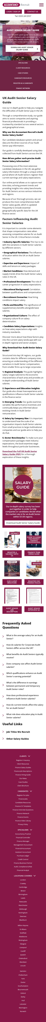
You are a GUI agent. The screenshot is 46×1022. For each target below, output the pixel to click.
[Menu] (41, 4)
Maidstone (23, 936)
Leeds (23, 898)
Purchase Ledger (23, 856)
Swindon (23, 971)
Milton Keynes (23, 925)
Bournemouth (23, 989)
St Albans (23, 929)
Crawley (23, 883)
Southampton (23, 986)
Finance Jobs (23, 799)
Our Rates (23, 778)
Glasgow (23, 944)
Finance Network (23, 88)
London (23, 880)
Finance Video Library (23, 821)
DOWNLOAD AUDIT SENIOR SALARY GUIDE (22, 48)
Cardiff (23, 951)
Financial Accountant (23, 848)
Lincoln (23, 965)
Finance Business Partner (23, 863)
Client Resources (23, 68)
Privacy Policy (23, 824)
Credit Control (23, 859)
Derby (23, 997)
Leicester (23, 1004)
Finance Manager (23, 841)
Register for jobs (23, 795)
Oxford (23, 993)
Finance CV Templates (23, 806)
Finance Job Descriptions (23, 771)
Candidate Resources (23, 78)
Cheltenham (23, 975)
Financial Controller (23, 837)
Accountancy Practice (23, 834)
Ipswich (23, 955)
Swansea (23, 916)
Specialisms (23, 63)
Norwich (23, 1011)
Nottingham (23, 912)
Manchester (23, 905)
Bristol (23, 891)
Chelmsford (23, 958)
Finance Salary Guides (23, 767)
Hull (23, 1000)
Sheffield (23, 933)
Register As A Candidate (23, 83)
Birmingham (23, 894)
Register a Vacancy (23, 760)
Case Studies (23, 73)
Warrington (23, 1007)
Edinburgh (23, 909)
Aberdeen (23, 962)
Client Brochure (23, 786)
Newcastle (23, 902)
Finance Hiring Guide (23, 775)
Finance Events (23, 817)
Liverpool (23, 947)
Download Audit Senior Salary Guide (23, 523)
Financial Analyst (23, 870)
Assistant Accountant (23, 852)
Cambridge (23, 887)
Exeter (23, 982)
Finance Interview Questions (23, 810)
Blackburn (23, 920)
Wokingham (23, 940)
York (23, 978)
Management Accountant (23, 845)
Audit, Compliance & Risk (23, 867)
